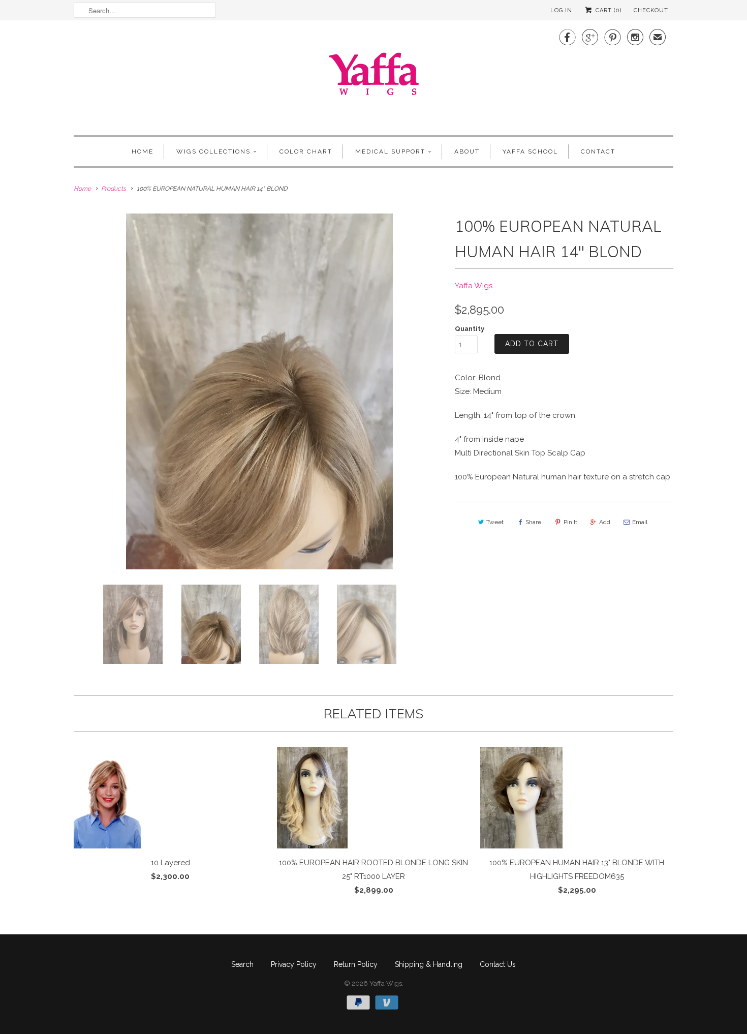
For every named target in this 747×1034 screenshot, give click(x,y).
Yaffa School (530, 151)
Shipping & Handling (428, 964)
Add (604, 522)
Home (142, 151)
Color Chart (305, 151)
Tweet (495, 522)
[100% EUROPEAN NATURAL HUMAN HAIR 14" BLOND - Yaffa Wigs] (259, 391)
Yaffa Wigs (473, 285)
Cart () (607, 10)
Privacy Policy (294, 964)
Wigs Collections (213, 151)
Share (533, 522)
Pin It (570, 522)
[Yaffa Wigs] (373, 76)
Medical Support (390, 151)
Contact (598, 151)
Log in (561, 10)
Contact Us (498, 964)
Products (113, 188)
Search (242, 964)
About (467, 151)
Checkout (651, 10)
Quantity (469, 328)
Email (639, 522)
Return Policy (356, 964)
